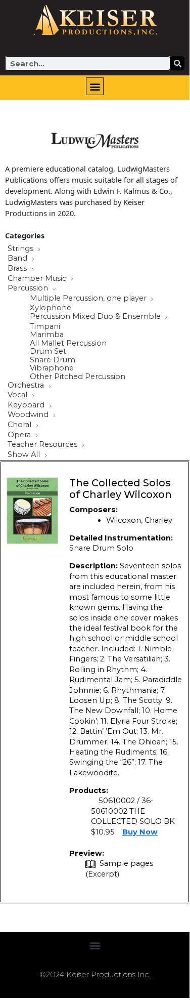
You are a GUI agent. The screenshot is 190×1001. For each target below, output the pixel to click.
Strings (21, 249)
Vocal (18, 395)
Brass (18, 269)
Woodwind (29, 415)
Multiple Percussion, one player (89, 299)
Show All (25, 455)
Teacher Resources (43, 445)
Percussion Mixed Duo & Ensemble (96, 317)
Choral (20, 425)
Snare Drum (52, 360)
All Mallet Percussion (68, 343)
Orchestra (27, 386)
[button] (95, 86)
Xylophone (50, 308)
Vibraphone (52, 368)
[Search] (177, 63)
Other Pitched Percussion (77, 377)
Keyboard (27, 405)
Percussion (29, 288)
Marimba (47, 335)
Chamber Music (38, 279)
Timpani (45, 326)
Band (18, 259)
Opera (20, 435)
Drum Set (48, 351)
